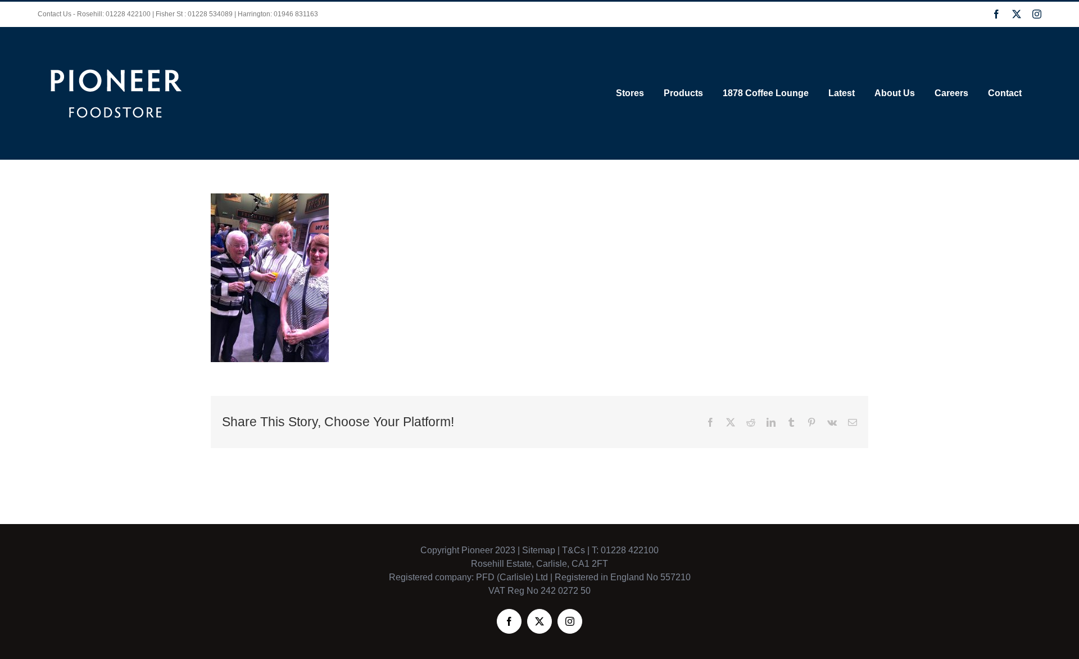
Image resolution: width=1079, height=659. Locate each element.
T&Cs (572, 550)
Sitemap (538, 550)
